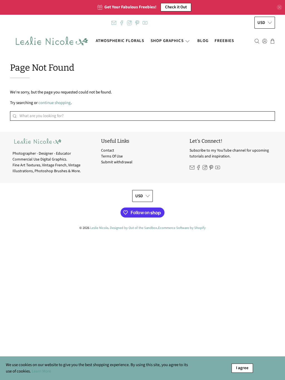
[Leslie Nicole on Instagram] (129, 22)
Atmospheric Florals (120, 41)
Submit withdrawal (116, 162)
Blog (202, 41)
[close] (279, 7)
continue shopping (54, 103)
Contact (107, 150)
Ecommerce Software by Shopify (182, 227)
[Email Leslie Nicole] (113, 22)
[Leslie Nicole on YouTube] (145, 22)
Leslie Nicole (99, 227)
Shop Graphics (167, 41)
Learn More (41, 371)
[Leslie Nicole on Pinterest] (137, 22)
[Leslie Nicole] (51, 41)
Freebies (224, 41)
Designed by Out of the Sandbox (133, 227)
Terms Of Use (112, 156)
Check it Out (176, 7)
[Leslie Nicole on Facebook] (121, 22)
